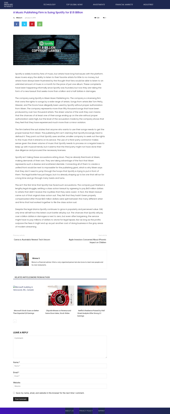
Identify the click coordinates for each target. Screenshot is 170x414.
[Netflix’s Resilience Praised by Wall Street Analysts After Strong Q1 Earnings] (92, 296)
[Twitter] (24, 23)
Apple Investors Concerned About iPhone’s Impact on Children (87, 241)
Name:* (16, 362)
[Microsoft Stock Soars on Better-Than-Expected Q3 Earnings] (27, 296)
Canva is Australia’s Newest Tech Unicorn (32, 239)
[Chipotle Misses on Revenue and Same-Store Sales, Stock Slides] (60, 296)
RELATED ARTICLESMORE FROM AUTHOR (32, 277)
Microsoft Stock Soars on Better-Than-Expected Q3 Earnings (26, 312)
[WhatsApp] (39, 23)
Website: (17, 382)
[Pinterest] (32, 23)
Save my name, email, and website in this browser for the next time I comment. (50, 393)
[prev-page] (14, 321)
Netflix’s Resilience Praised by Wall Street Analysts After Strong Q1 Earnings (91, 313)
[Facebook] (16, 23)
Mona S (19, 18)
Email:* (16, 372)
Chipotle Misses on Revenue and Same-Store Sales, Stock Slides (58, 312)
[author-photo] (29, 254)
